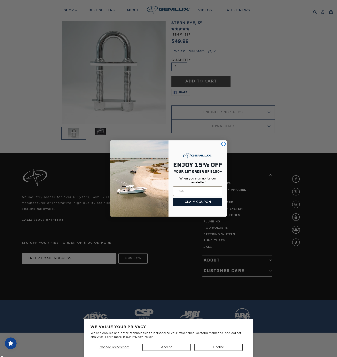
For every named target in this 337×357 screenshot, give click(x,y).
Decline (218, 347)
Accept (166, 347)
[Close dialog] (223, 144)
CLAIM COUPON (198, 201)
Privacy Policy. (142, 337)
